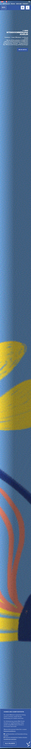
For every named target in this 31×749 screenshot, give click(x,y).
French (6, 1)
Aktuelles (6, 3)
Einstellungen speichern (10, 739)
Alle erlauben (10, 743)
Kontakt (25, 3)
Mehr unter (23, 49)
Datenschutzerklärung (10, 731)
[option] (15, 374)
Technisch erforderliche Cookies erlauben (16, 737)
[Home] (6, 7)
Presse (13, 3)
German (2, 1)
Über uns (19, 3)
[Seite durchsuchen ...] (29, 1)
